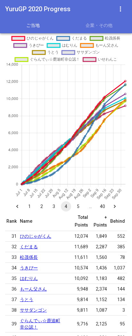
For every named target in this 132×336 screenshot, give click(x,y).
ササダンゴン (33, 310)
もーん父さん (33, 289)
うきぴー (29, 267)
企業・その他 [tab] (99, 25)
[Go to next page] (115, 206)
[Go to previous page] (17, 206)
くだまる (29, 246)
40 (102, 206)
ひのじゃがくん (35, 236)
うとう (26, 299)
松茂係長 (29, 257)
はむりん (29, 278)
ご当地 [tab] (33, 25)
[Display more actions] (120, 9)
